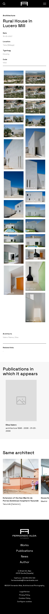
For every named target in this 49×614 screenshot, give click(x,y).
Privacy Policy (24, 595)
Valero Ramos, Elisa (10, 337)
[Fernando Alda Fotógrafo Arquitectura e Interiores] (24, 534)
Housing (6, 54)
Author (24, 562)
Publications (24, 551)
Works (24, 545)
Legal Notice (25, 592)
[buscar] (4, 4)
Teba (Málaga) (8, 45)
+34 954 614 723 (28, 578)
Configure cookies (24, 601)
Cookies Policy (24, 598)
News (24, 556)
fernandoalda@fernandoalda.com (24, 580)
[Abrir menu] (44, 4)
